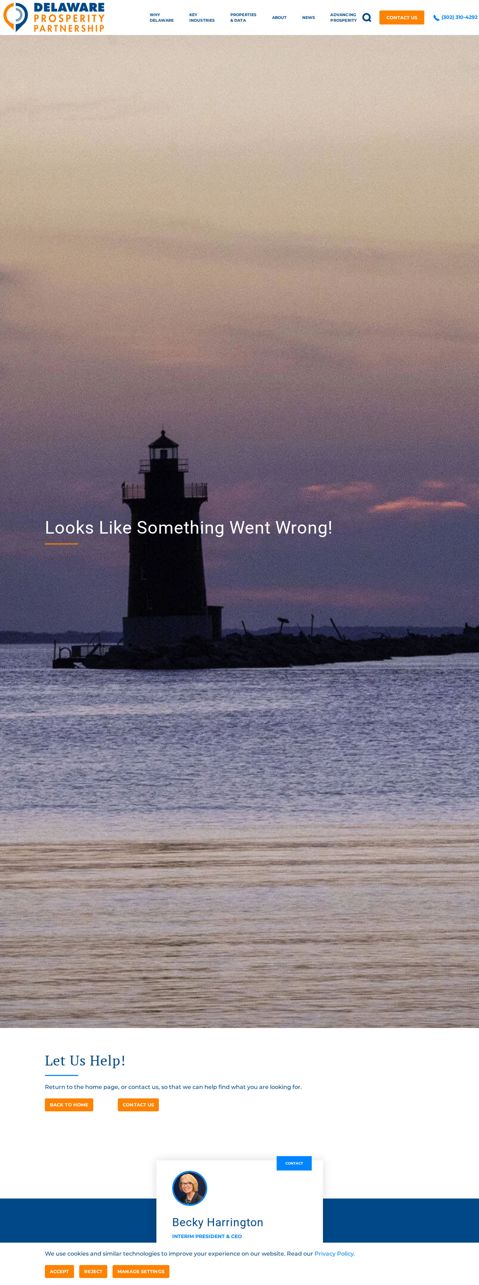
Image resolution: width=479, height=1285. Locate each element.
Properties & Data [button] (243, 17)
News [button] (308, 17)
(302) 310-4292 (459, 17)
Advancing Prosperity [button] (343, 17)
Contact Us (401, 17)
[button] (367, 17)
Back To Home (69, 1104)
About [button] (279, 17)
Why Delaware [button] (162, 17)
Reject (93, 1271)
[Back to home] (54, 17)
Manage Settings (140, 1271)
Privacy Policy (334, 1253)
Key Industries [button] (202, 17)
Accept (59, 1271)
